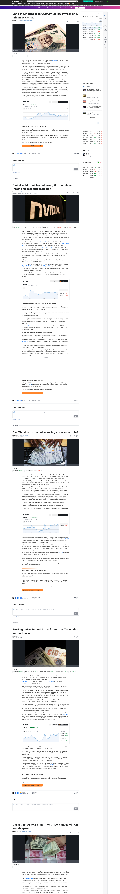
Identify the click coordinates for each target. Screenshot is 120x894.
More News (92, 117)
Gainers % (91, 126)
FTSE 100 (84, 37)
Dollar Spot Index (28, 878)
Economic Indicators (46, 5)
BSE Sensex (85, 29)
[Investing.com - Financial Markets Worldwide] (17, 1)
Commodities (34, 5)
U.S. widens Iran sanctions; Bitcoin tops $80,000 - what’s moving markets (94, 107)
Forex (30, 5)
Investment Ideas (81, 5)
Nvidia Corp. (25, 341)
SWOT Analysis (87, 5)
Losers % (96, 126)
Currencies (85, 13)
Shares (100, 13)
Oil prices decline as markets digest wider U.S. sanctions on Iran (93, 101)
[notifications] (105, 1)
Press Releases (100, 5)
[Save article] (70, 21)
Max (37, 108)
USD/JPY (54, 60)
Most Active (85, 126)
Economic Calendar (52, 3)
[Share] (67, 21)
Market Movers (86, 123)
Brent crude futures (33, 325)
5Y (34, 108)
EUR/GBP (65, 714)
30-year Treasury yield (47, 247)
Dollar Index (85, 39)
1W (26, 108)
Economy (52, 5)
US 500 (84, 35)
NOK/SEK (60, 552)
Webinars (85, 150)
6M (30, 108)
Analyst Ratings (94, 5)
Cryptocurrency (57, 5)
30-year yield (46, 265)
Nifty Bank (84, 31)
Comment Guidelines (16, 172)
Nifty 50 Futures (86, 33)
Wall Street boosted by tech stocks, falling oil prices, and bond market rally (94, 90)
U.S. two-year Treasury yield (39, 241)
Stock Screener (60, 3)
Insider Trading (64, 5)
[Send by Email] (36, 153)
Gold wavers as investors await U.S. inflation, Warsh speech (93, 96)
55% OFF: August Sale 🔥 (87, 1)
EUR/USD (66, 539)
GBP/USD (24, 681)
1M (28, 108)
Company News (70, 5)
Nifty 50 (84, 27)
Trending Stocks (87, 162)
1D (24, 108)
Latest (14, 5)
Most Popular (19, 5)
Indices (89, 13)
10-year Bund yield (26, 265)
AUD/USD (50, 765)
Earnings (75, 5)
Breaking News (25, 5)
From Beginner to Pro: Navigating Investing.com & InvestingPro (92, 154)
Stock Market (40, 5)
